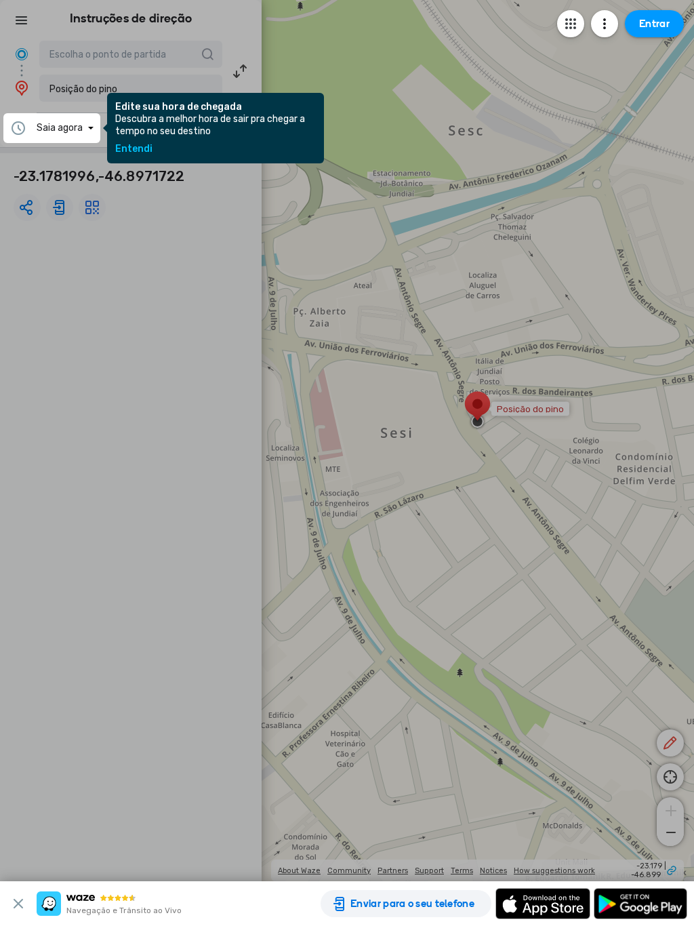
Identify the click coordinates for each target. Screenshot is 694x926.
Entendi (133, 149)
